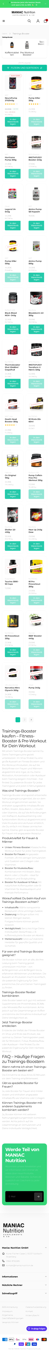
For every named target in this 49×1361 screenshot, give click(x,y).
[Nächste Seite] (31, 719)
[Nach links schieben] (3, 4)
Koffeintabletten (12, 54)
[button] (4, 21)
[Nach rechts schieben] (45, 4)
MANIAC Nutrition (20, 1349)
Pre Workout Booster (27, 54)
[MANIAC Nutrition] (13, 1240)
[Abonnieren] (38, 1196)
